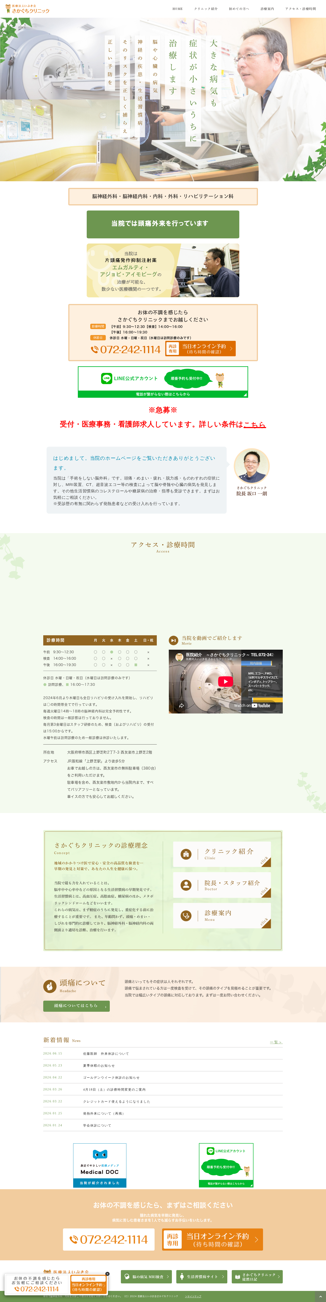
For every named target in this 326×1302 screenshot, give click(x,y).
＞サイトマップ (193, 1296)
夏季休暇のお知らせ (99, 1065)
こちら (255, 425)
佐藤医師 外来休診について (106, 1053)
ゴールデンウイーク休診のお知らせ (111, 1077)
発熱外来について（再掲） (104, 1113)
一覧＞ (276, 1042)
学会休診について (97, 1125)
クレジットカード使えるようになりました (117, 1101)
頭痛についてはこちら (76, 1006)
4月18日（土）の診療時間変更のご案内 (114, 1089)
